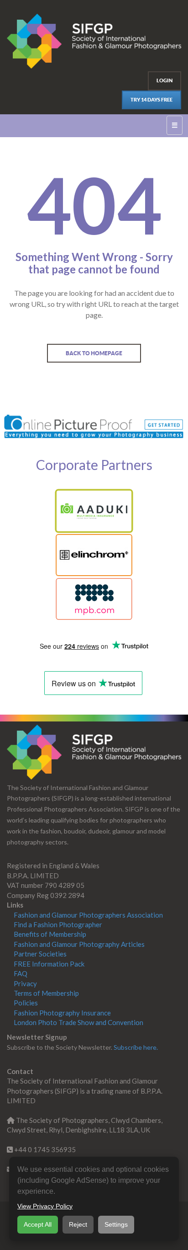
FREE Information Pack (49, 964)
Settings (116, 1224)
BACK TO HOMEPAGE (94, 353)
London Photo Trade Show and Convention (78, 1022)
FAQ (20, 973)
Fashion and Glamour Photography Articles (79, 944)
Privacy (25, 983)
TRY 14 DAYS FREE (151, 99)
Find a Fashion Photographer (58, 924)
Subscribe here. (136, 1047)
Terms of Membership (46, 993)
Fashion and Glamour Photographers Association (88, 915)
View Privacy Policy (45, 1206)
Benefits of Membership (50, 934)
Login (164, 80)
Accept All (38, 1224)
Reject (78, 1224)
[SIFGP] (94, 752)
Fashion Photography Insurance (62, 1013)
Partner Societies (40, 954)
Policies (26, 1003)
